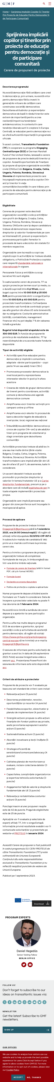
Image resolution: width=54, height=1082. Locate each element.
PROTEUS (19, 833)
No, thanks (34, 1077)
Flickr (29, 1002)
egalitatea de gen (38, 487)
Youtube (19, 1002)
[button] (44, 3)
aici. (13, 660)
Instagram (24, 1002)
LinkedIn (15, 1002)
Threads (44, 1002)
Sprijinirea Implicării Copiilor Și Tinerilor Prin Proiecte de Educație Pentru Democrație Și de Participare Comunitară (26, 15)
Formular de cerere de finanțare (21, 568)
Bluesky (39, 1002)
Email (34, 1002)
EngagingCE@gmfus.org (16, 529)
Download (39, 904)
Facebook (10, 1002)
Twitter (5, 1002)
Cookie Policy (12, 1070)
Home (6, 11)
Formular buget (14, 576)
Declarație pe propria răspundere (22, 582)
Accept (18, 1077)
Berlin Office (27, 958)
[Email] (30, 964)
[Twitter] (23, 964)
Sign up (9, 1030)
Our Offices (10, 1047)
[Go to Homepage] (8, 3)
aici (4, 667)
